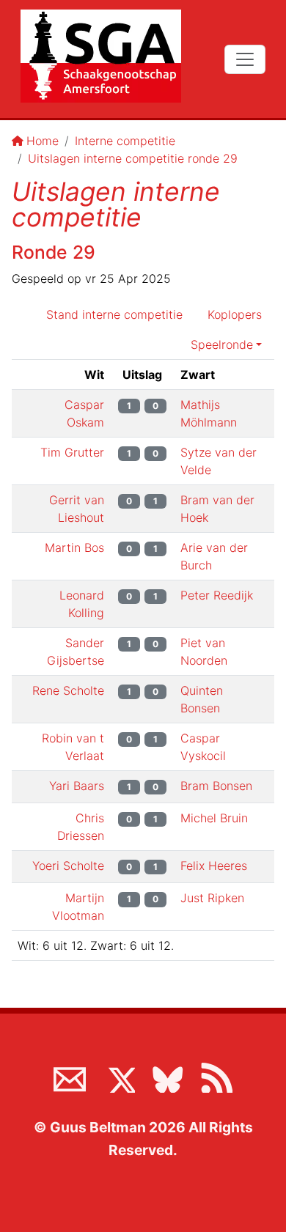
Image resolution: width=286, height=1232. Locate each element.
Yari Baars (76, 785)
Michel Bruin (214, 818)
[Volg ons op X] (119, 1077)
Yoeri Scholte (68, 865)
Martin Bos (74, 547)
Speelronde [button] (222, 344)
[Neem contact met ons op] (70, 1077)
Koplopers (235, 314)
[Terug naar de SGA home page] (101, 56)
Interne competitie (125, 140)
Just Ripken (212, 897)
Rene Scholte (68, 690)
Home (42, 140)
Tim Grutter (72, 452)
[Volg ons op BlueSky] (167, 1077)
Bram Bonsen (216, 785)
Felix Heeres (213, 865)
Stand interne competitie (114, 314)
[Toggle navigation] (244, 59)
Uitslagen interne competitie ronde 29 (133, 158)
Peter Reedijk (216, 595)
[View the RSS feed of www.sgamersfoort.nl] (216, 1077)
